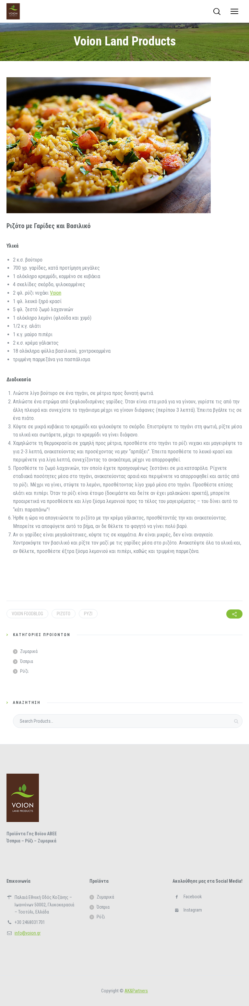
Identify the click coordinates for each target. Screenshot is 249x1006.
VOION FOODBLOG (27, 613)
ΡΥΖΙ (88, 613)
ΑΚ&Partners (136, 990)
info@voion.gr (28, 933)
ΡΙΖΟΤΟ (63, 613)
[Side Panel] (234, 11)
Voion (55, 293)
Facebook (193, 896)
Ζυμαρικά (29, 651)
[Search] (216, 11)
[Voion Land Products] (13, 11)
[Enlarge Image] (108, 145)
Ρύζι (24, 671)
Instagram (193, 910)
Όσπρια (26, 661)
